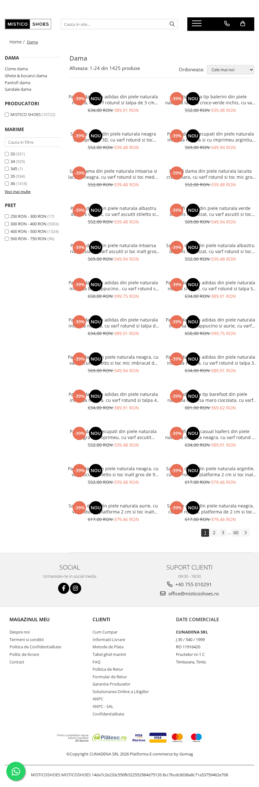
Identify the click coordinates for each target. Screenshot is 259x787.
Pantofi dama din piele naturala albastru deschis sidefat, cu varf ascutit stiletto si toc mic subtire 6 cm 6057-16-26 (113, 211)
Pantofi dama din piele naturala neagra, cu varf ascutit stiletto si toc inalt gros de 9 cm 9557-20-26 (113, 471)
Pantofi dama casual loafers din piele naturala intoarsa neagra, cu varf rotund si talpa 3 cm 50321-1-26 (210, 434)
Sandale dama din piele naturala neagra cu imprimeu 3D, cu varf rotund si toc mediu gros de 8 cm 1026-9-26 (113, 137)
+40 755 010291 (193, 584)
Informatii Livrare (109, 639)
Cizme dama (16, 69)
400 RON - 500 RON (28, 231)
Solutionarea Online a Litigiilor (121, 691)
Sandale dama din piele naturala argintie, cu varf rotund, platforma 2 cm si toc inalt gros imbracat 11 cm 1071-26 (210, 471)
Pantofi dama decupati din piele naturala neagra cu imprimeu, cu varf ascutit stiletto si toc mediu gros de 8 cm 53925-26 (113, 434)
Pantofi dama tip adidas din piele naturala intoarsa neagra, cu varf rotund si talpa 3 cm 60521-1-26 (210, 360)
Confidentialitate (108, 714)
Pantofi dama (17, 82)
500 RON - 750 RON (28, 238)
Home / (17, 42)
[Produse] (197, 25)
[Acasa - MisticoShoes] (28, 24)
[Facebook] (63, 588)
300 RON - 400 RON (28, 224)
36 (12, 183)
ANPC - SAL (103, 706)
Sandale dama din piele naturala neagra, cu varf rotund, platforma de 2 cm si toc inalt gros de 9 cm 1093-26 (210, 509)
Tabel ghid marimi (109, 654)
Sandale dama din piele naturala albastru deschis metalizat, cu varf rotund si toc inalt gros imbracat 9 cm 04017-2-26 (210, 248)
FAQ (96, 662)
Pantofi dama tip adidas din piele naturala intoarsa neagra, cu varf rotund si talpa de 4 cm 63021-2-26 (113, 323)
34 (12, 161)
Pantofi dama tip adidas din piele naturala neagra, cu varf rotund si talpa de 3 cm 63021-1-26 (113, 100)
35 (12, 176)
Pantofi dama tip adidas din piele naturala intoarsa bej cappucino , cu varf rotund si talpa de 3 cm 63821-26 (113, 286)
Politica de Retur (108, 669)
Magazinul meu (29, 619)
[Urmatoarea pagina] (245, 533)
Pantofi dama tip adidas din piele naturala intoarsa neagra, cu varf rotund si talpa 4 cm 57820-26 (113, 397)
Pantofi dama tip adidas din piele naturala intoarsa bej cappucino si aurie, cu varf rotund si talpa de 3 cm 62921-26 (210, 323)
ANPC (98, 699)
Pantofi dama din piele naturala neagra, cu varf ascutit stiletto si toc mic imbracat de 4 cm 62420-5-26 (113, 360)
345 (13, 168)
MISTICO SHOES (25, 114)
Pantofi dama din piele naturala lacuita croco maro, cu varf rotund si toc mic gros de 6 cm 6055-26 (210, 174)
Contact (16, 662)
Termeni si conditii (26, 639)
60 (235, 532)
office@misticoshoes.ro (193, 593)
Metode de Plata (108, 647)
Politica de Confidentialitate (35, 647)
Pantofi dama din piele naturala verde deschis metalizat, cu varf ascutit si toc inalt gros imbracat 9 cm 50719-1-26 (210, 211)
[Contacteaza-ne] (227, 23)
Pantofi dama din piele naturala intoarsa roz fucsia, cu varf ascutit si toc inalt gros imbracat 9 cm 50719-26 (113, 248)
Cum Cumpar (105, 632)
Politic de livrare (24, 654)
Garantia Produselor (111, 684)
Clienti (101, 619)
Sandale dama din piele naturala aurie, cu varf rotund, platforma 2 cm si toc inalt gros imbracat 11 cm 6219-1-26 (113, 509)
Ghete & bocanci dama (26, 75)
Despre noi (19, 632)
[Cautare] (172, 24)
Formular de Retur (110, 677)
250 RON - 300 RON (28, 216)
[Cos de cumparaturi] (243, 23)
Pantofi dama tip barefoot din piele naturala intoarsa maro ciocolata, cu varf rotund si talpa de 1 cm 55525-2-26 (210, 397)
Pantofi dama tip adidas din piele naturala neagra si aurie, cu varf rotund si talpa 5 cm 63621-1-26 (210, 286)
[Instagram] (75, 588)
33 (12, 154)
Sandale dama (18, 89)
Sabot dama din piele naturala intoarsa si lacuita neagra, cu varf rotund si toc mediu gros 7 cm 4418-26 (113, 174)
